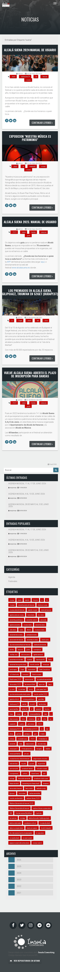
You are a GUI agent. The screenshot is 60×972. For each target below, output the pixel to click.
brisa (23, 719)
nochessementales (31, 634)
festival (29, 629)
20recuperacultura (27, 748)
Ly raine (12, 689)
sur (51, 719)
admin (20, 74)
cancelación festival (27, 768)
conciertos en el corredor (16, 659)
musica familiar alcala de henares (19, 758)
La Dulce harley (14, 674)
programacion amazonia (40, 758)
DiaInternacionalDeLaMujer (24, 813)
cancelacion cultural (30, 823)
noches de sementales (40, 644)
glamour (12, 793)
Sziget (20, 320)
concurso (43, 232)
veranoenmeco (42, 743)
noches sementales (34, 793)
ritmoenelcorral (42, 739)
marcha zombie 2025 (40, 694)
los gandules (41, 763)
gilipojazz (27, 734)
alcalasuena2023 (15, 729)
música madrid (37, 843)
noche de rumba (41, 788)
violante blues (14, 763)
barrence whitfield (30, 684)
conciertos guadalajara (16, 620)
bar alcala (41, 615)
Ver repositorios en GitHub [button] (26, 960)
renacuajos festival (15, 753)
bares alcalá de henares (16, 639)
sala (44, 773)
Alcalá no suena (36, 674)
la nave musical (27, 838)
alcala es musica (42, 605)
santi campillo (14, 768)
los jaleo (23, 763)
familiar (47, 709)
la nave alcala (40, 833)
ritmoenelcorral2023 (30, 729)
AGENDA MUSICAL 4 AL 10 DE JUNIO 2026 (26, 494)
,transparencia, (14, 773)
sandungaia (13, 669)
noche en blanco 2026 (33, 798)
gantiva (19, 734)
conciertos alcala (40, 625)
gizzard (32, 763)
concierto (38, 709)
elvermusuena (14, 719)
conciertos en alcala (32, 639)
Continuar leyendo (42, 122)
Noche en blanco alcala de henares (19, 808)
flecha (50, 659)
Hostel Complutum (44, 669)
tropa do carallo (40, 659)
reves (45, 714)
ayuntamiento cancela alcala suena (20, 694)
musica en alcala (40, 629)
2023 (14, 232)
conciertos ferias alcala (16, 634)
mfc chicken (22, 793)
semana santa (29, 679)
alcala (13, 76)
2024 (19, 873)
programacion (30, 743)
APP (9, 262)
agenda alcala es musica (17, 615)
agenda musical (32, 610)
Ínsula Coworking (46, 952)
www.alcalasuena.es (21, 268)
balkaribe (24, 709)
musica (28, 80)
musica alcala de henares (17, 610)
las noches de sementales (44, 679)
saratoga (22, 818)
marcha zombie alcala (16, 798)
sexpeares (46, 783)
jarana (31, 689)
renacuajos (46, 664)
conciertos (12, 743)
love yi (50, 684)
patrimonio (31, 724)
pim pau (26, 753)
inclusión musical (42, 768)
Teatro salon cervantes (24, 778)
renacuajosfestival (35, 714)
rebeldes (47, 748)
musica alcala (28, 625)
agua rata (42, 684)
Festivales (12, 581)
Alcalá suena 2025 (15, 679)
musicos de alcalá (45, 823)
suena (21, 629)
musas (19, 714)
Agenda (11, 577)
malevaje (29, 659)
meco (20, 743)
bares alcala (30, 615)
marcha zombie (34, 664)
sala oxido (43, 620)
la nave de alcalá (14, 838)
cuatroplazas (37, 649)
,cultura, (25, 773)
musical (12, 605)
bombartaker (42, 704)
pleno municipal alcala (16, 828)
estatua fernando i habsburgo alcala (39, 818)
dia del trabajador (46, 828)
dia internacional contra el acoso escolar (21, 833)
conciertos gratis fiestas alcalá (30, 783)
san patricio (13, 818)
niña (44, 719)
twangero (39, 748)
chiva (46, 320)
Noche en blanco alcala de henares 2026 (21, 803)
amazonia (25, 674)
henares (45, 76)
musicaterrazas (22, 739)
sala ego (12, 778)
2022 (14, 403)
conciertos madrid (32, 620)
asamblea (41, 699)
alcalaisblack (31, 669)
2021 (19, 893)
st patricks (39, 813)
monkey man (13, 654)
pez (25, 714)
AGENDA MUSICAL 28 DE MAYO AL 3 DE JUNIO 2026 (28, 505)
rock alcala (13, 629)
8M (11, 813)
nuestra (21, 724)
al (31, 709)
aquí (43, 262)
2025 (19, 866)
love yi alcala (29, 788)
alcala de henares (46, 610)
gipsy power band (41, 689)
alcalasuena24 (25, 76)
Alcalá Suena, (35, 773)
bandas (33, 232)
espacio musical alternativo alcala (19, 843)
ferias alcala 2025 (15, 684)
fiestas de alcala (14, 783)
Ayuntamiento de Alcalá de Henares (20, 644)
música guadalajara (28, 699)
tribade (42, 734)
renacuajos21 (14, 748)
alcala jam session (32, 828)
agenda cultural (14, 699)
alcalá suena (45, 639)
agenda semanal (38, 654)
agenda (27, 600)
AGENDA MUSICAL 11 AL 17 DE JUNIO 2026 (27, 483)
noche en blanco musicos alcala (42, 808)
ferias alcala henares (16, 788)
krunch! (32, 704)
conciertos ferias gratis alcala (18, 664)
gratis (28, 235)
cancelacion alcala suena (41, 778)
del (38, 719)
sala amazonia (25, 654)
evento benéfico (14, 709)
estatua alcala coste (15, 823)
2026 (19, 860)
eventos (24, 704)
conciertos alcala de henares (26, 605)
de (36, 76)
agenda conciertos (15, 625)
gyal (35, 734)
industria (31, 719)
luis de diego (21, 689)
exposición (32, 166)
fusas (11, 714)
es (23, 166)
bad (38, 320)
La (12, 320)
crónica (12, 739)
